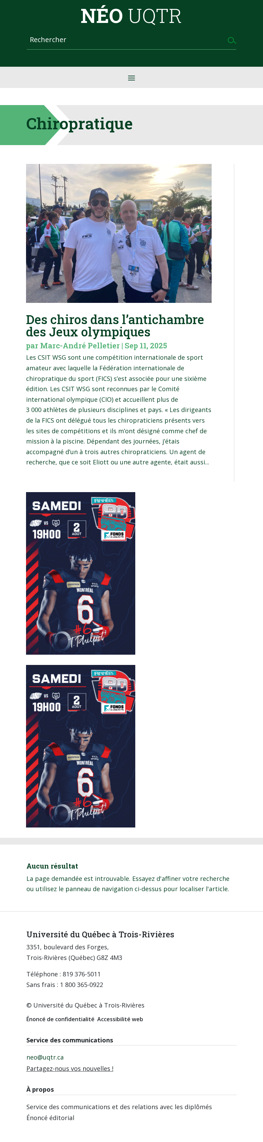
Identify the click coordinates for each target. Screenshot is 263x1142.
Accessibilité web (120, 1019)
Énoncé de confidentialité (60, 1019)
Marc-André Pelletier (80, 345)
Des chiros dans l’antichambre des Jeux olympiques (115, 325)
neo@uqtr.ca (45, 1057)
